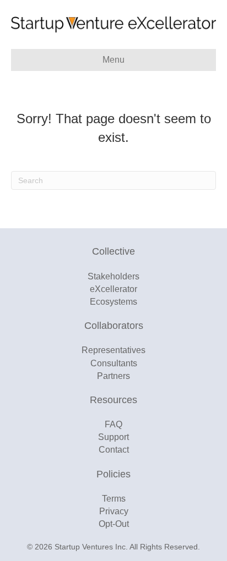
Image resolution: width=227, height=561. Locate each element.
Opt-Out (114, 524)
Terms (114, 498)
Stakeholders (113, 276)
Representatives (113, 350)
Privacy (113, 511)
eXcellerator (113, 289)
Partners (113, 376)
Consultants (113, 363)
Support (113, 437)
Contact (114, 449)
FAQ (113, 424)
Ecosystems (113, 301)
